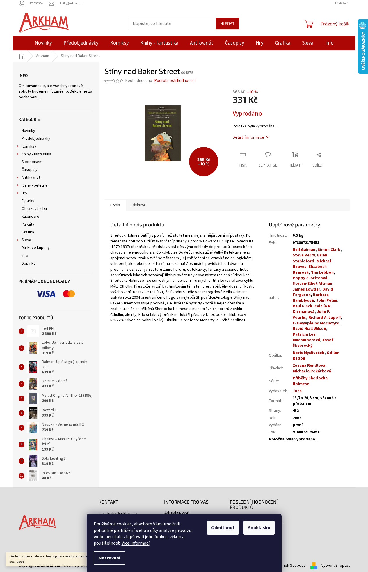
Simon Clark (329, 250)
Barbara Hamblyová (311, 297)
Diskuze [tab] (138, 205)
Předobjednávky (36, 138)
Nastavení (109, 558)
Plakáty (28, 224)
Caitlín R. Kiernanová (312, 309)
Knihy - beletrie (35, 185)
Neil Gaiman (304, 250)
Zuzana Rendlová (309, 366)
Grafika (28, 232)
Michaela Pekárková (312, 371)
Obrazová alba (34, 209)
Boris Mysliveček (308, 353)
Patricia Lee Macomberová (306, 337)
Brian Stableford (310, 258)
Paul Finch (302, 306)
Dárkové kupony (36, 248)
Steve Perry (304, 255)
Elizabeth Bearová (310, 269)
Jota (297, 391)
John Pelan (326, 300)
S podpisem (32, 162)
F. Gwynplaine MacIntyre (316, 323)
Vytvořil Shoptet (335, 566)
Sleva (26, 240)
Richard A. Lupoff (324, 317)
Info (25, 255)
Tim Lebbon (322, 272)
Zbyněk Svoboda (291, 566)
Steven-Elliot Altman (312, 283)
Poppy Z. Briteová (310, 278)
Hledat (227, 23)
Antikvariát (31, 177)
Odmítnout (222, 528)
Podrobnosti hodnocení (174, 81)
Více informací (136, 543)
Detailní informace (248, 137)
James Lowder (306, 289)
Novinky (28, 131)
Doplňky (28, 263)
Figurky (28, 201)
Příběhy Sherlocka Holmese (310, 381)
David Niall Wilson (309, 329)
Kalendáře (30, 216)
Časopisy (30, 170)
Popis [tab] (115, 205)
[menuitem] (43, 43)
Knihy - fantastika (36, 154)
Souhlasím (259, 528)
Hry (24, 193)
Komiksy (29, 146)
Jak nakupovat (176, 513)
